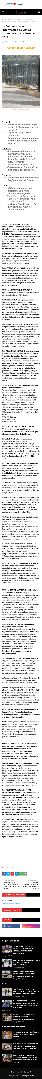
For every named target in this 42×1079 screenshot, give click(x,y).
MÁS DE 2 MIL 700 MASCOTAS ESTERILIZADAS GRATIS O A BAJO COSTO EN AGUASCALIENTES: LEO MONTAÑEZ (25, 1004)
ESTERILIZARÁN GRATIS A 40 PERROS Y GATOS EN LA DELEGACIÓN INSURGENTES (23, 1016)
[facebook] (11, 926)
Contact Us (27, 1072)
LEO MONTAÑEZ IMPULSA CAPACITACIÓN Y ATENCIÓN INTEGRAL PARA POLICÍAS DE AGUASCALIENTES (23, 949)
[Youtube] (11, 931)
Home (13, 1072)
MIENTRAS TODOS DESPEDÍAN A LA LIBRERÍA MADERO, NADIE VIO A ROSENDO (26, 1034)
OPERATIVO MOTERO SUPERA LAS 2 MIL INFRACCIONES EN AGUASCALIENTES (26, 962)
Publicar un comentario (11, 904)
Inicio (4, 20)
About (20, 1072)
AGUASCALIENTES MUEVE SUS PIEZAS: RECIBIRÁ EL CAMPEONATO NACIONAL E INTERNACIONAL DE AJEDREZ (26, 1058)
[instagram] (31, 926)
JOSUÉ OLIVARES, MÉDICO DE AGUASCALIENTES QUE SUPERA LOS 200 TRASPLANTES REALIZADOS (26, 991)
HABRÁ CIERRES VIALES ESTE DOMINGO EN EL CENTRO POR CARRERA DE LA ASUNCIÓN (24, 974)
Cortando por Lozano (14, 20)
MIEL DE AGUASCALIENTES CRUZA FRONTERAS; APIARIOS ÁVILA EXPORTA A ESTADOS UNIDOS (25, 1046)
